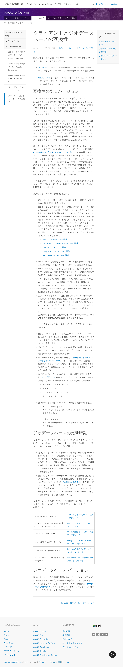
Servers (37, 4)
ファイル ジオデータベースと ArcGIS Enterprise (16, 67)
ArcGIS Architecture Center (45, 655)
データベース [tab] (13, 41)
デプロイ (26, 18)
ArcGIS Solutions (40, 651)
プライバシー (43, 662)
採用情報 (66, 635)
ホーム (8, 18)
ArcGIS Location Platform (44, 643)
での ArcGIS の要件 (55, 239)
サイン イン (103, 4)
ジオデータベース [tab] (15, 46)
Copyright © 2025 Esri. (13, 662)
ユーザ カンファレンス (72, 643)
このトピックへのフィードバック (79, 603)
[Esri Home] (96, 626)
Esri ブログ (67, 639)
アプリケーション (71, 4)
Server (7, 639)
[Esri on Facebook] (97, 634)
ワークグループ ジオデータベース (16, 88)
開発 (74, 18)
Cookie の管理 (55, 662)
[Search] (93, 3)
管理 (66, 18)
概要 (16, 18)
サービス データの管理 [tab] (14, 34)
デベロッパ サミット (71, 647)
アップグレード (48, 377)
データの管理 (38, 18)
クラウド (58, 4)
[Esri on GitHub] (102, 634)
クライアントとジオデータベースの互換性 (16, 99)
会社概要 (66, 631)
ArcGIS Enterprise (13, 3)
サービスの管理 (54, 18)
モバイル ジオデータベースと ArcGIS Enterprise (16, 78)
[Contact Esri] (106, 634)
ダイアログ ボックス (55, 152)
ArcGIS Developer (41, 647)
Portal (29, 4)
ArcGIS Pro (38, 635)
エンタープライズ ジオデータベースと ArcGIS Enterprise (16, 55)
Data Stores (47, 4)
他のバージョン (65, 48)
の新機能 (71, 482)
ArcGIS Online (39, 631)
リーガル (65, 662)
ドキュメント (10, 655)
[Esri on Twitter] (93, 634)
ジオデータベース (25, 23)
